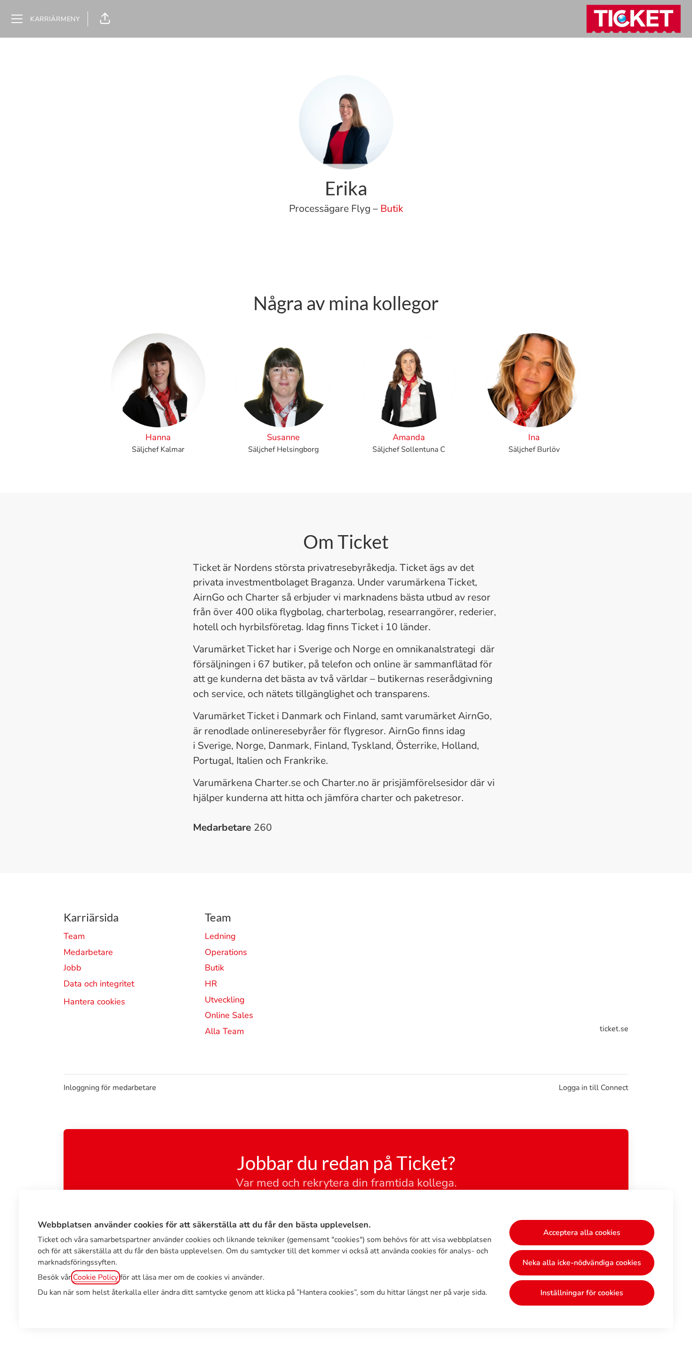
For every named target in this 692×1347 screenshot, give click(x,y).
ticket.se (614, 1029)
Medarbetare (88, 952)
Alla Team (224, 1031)
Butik (391, 208)
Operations (226, 952)
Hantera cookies (94, 1001)
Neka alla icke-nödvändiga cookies (582, 1263)
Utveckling (225, 999)
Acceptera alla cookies (581, 1232)
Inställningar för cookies (581, 1293)
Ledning (220, 936)
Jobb (72, 967)
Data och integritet (99, 983)
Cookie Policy (95, 1277)
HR (211, 983)
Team (74, 936)
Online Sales (229, 1015)
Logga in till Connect (593, 1087)
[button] (105, 19)
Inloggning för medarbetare (110, 1087)
